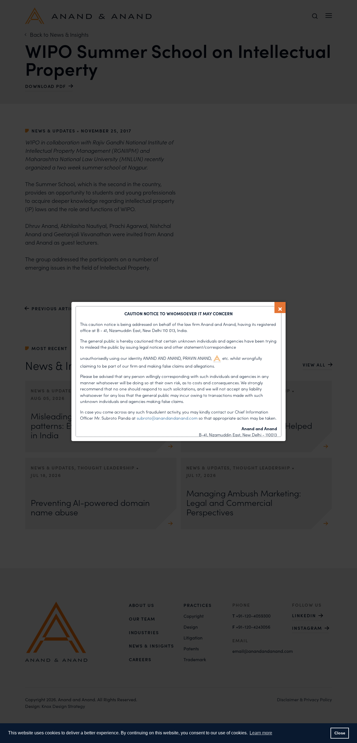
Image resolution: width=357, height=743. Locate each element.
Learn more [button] (261, 732)
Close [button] (339, 733)
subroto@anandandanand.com (168, 418)
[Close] (280, 307)
